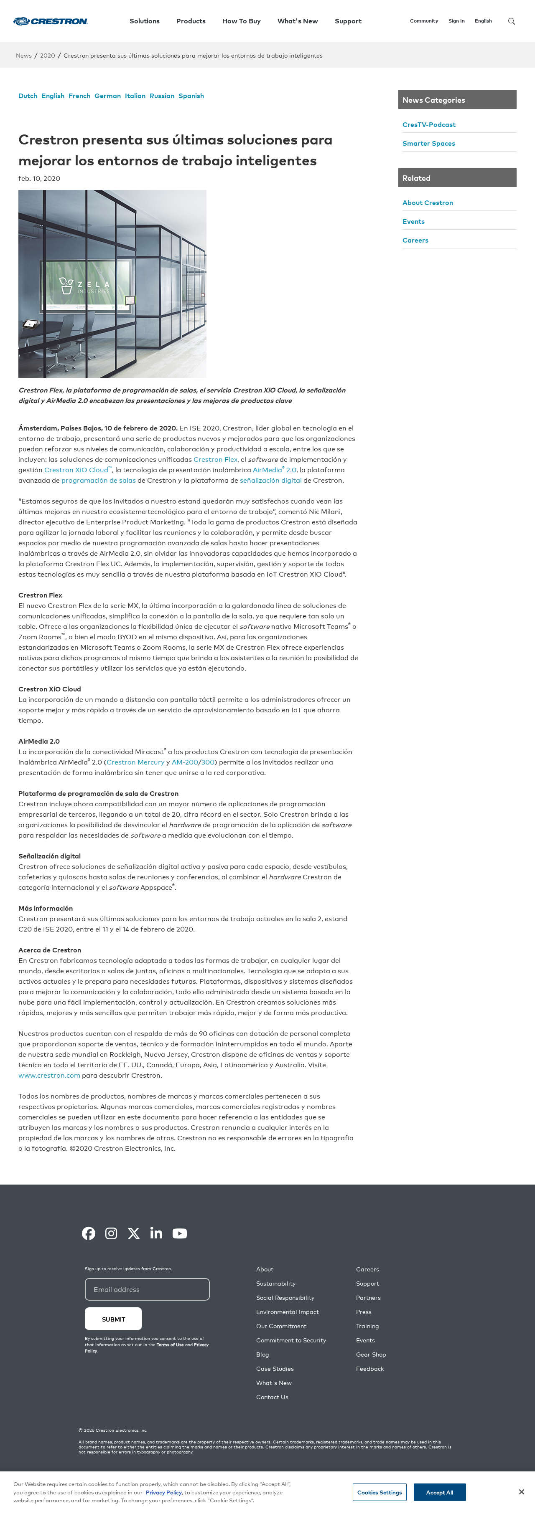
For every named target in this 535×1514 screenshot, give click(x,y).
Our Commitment (281, 1325)
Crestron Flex (215, 458)
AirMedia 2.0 (274, 469)
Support (367, 1283)
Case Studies (275, 1368)
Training (367, 1325)
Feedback (370, 1368)
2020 (47, 55)
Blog (262, 1354)
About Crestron (428, 202)
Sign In (456, 21)
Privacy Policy (164, 1492)
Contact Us (272, 1396)
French (79, 95)
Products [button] (191, 21)
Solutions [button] (145, 21)
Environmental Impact (287, 1311)
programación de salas (98, 479)
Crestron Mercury (136, 761)
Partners (368, 1297)
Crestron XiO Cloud (78, 469)
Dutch (27, 95)
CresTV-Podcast (429, 124)
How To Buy (241, 21)
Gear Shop (371, 1354)
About (264, 1269)
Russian (162, 95)
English (52, 95)
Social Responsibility (285, 1297)
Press (364, 1311)
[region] (267, 1492)
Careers (415, 239)
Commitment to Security (291, 1340)
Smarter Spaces (429, 142)
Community (424, 21)
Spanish (191, 95)
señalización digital (271, 479)
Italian (135, 95)
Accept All (439, 1492)
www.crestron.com (49, 1074)
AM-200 (185, 761)
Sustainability (276, 1283)
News (24, 55)
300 (207, 761)
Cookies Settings (379, 1492)
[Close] (521, 1492)
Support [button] (348, 21)
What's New (298, 21)
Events (414, 220)
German (107, 95)
